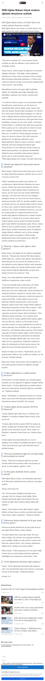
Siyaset (4, 608)
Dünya (3, 597)
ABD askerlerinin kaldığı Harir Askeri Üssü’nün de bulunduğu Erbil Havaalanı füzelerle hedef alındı (28, 619)
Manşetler (20, 17)
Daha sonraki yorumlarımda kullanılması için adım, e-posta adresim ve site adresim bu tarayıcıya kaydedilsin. (22, 663)
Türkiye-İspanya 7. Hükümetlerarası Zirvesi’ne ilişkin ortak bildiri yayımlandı (27, 629)
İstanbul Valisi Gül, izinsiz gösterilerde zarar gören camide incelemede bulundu (28, 608)
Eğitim (14, 17)
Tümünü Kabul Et (23, 678)
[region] (22, 675)
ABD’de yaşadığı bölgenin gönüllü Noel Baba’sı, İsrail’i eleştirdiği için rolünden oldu (27, 598)
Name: (4, 656)
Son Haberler (28, 17)
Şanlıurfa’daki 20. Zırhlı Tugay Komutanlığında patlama (22, 589)
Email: (4, 660)
